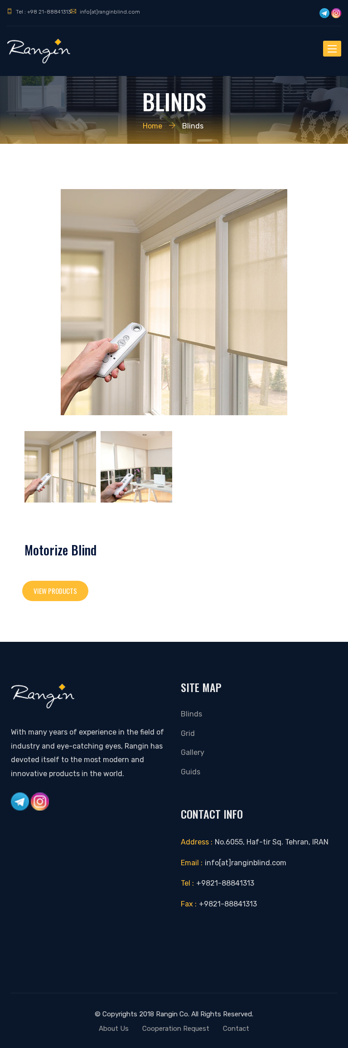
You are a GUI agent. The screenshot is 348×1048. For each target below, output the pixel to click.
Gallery (192, 752)
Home (152, 126)
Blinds (191, 714)
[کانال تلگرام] (324, 13)
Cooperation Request (175, 1028)
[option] (174, 302)
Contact (236, 1028)
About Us (114, 1028)
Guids (190, 772)
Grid (188, 733)
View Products (55, 591)
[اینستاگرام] (336, 13)
